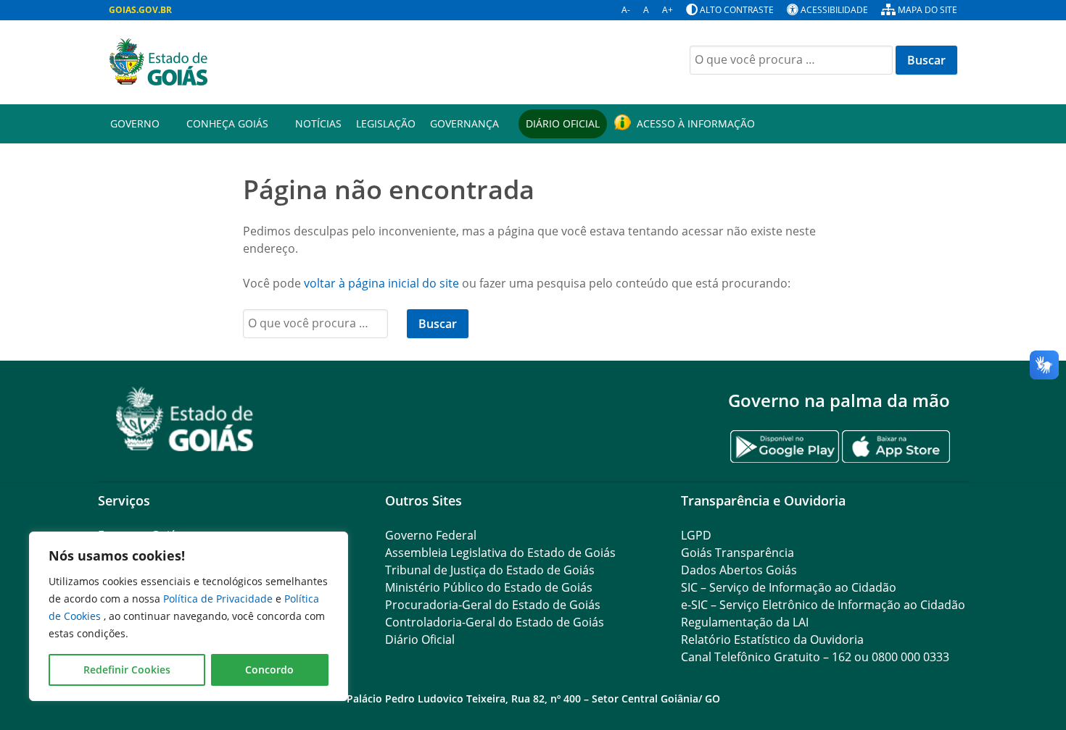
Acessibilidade (834, 10)
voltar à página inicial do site (381, 283)
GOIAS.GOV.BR (140, 10)
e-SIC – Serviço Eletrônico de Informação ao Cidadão (823, 605)
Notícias (318, 123)
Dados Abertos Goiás (739, 570)
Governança (464, 123)
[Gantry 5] (185, 419)
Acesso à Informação (696, 123)
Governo (135, 123)
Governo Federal (430, 535)
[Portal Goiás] (315, 62)
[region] (188, 616)
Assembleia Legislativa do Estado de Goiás (500, 553)
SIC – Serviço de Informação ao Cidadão (788, 587)
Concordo (269, 669)
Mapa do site (927, 10)
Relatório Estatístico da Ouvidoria (772, 639)
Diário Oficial (563, 123)
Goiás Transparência (737, 553)
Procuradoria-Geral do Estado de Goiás (492, 605)
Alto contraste (737, 10)
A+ (667, 10)
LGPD (696, 535)
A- (625, 10)
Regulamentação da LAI (745, 622)
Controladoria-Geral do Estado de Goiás (494, 622)
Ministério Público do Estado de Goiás (488, 587)
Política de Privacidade (219, 598)
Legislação (386, 123)
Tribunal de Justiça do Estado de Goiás (490, 570)
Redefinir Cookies (126, 669)
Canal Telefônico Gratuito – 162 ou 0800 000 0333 (815, 657)
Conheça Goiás (227, 123)
